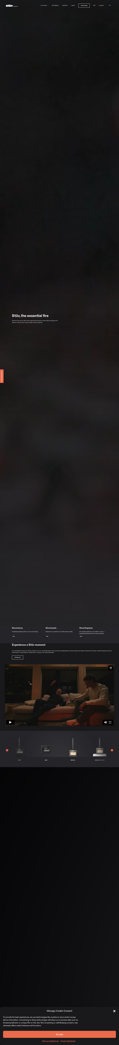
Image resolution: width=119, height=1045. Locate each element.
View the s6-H (17, 657)
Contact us (101, 5)
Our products (44, 5)
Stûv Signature (55, 5)
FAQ (94, 5)
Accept (59, 1034)
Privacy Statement (67, 1041)
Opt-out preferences (50, 1041)
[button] (114, 1010)
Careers (73, 5)
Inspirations (65, 5)
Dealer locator (84, 5)
